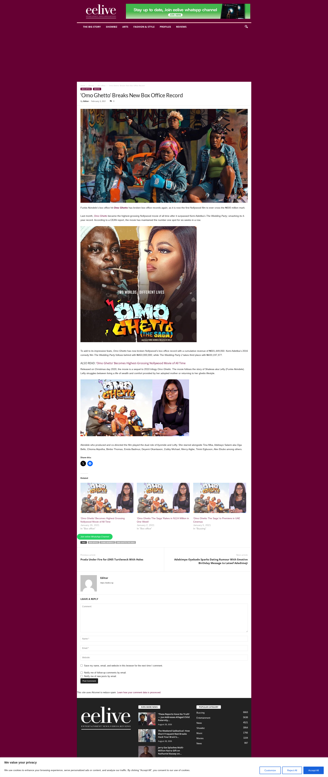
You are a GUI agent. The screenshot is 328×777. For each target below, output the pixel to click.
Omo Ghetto (121, 207)
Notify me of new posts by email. (100, 676)
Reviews (181, 26)
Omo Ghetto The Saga (126, 542)
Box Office (93, 542)
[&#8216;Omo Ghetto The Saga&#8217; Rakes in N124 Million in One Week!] (163, 498)
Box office (101, 85)
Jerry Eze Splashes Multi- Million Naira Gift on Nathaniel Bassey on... (171, 750)
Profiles (165, 26)
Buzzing (200, 712)
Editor (86, 101)
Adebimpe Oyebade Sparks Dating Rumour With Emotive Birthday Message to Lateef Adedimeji (211, 561)
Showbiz (111, 26)
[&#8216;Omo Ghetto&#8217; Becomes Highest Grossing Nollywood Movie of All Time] (106, 498)
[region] (164, 767)
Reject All (292, 770)
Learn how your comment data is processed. (139, 692)
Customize (270, 770)
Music (199, 733)
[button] (246, 27)
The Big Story (92, 26)
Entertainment (203, 718)
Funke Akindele (107, 542)
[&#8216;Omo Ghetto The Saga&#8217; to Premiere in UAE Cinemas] (219, 498)
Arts (125, 26)
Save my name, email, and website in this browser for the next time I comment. (123, 665)
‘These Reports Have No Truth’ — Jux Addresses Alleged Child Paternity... (174, 717)
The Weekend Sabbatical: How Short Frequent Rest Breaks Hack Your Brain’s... (174, 733)
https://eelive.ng (106, 583)
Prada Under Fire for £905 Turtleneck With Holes (111, 559)
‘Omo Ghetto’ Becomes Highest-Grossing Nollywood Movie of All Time (141, 363)
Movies (91, 85)
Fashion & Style (144, 26)
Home (82, 85)
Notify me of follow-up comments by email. (105, 672)
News (199, 723)
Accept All (313, 770)
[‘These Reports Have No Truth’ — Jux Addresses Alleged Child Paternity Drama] (146, 718)
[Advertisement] (164, 56)
